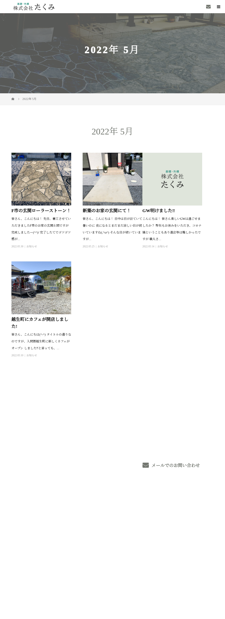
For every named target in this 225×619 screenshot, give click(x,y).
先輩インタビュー (146, 537)
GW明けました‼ (158, 210)
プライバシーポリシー (201, 590)
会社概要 (185, 530)
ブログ (183, 536)
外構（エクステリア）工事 (109, 530)
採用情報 (139, 517)
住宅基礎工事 (98, 536)
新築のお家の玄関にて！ (107, 210)
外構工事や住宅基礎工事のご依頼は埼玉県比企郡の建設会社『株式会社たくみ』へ (61, 589)
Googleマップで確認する (27, 562)
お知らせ (31, 246)
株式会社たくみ (29, 517)
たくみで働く (143, 524)
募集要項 (185, 517)
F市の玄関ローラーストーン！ (41, 210)
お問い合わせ (189, 543)
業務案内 (94, 523)
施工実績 (94, 543)
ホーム (92, 517)
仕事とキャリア (145, 530)
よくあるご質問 (190, 523)
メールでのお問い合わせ (175, 465)
